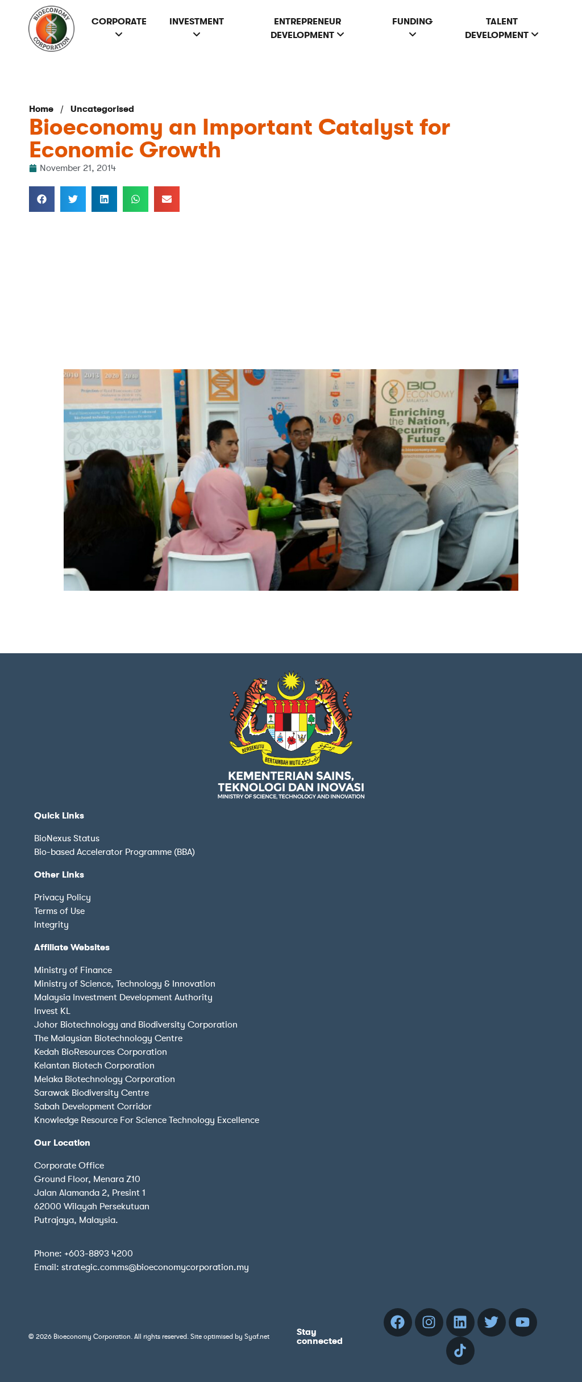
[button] (42, 199)
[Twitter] (491, 1322)
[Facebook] (398, 1322)
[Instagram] (429, 1322)
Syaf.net (256, 1337)
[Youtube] (523, 1322)
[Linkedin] (460, 1322)
